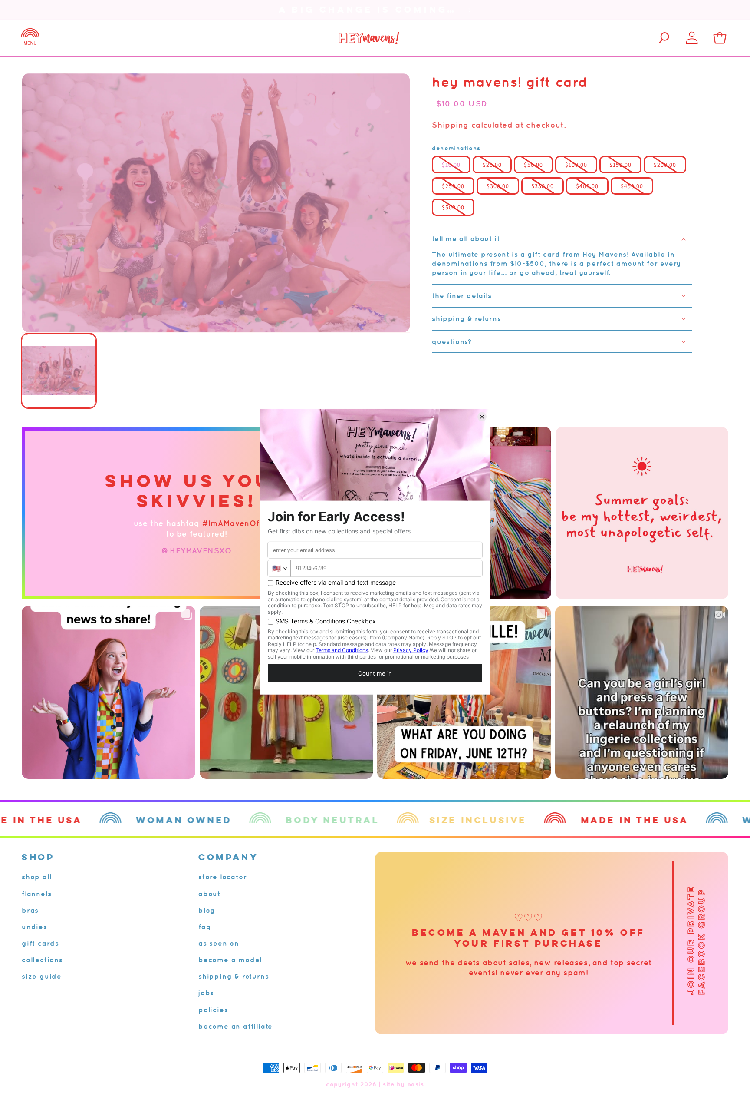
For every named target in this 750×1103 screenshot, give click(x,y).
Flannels (36, 894)
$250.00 (453, 186)
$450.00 (632, 186)
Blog (206, 910)
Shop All (36, 877)
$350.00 (542, 186)
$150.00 (620, 165)
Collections (42, 960)
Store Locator (222, 877)
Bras (30, 910)
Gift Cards (40, 943)
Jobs (206, 993)
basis (415, 1084)
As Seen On (218, 943)
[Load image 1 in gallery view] (59, 371)
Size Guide (42, 976)
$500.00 (453, 207)
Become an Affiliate (235, 1026)
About (209, 894)
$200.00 (665, 165)
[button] (30, 38)
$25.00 (492, 165)
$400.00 (587, 186)
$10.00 (451, 165)
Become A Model (230, 960)
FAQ (204, 927)
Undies (34, 927)
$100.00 (576, 165)
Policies (213, 1010)
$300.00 (498, 186)
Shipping (450, 124)
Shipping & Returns (233, 976)
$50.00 (533, 165)
